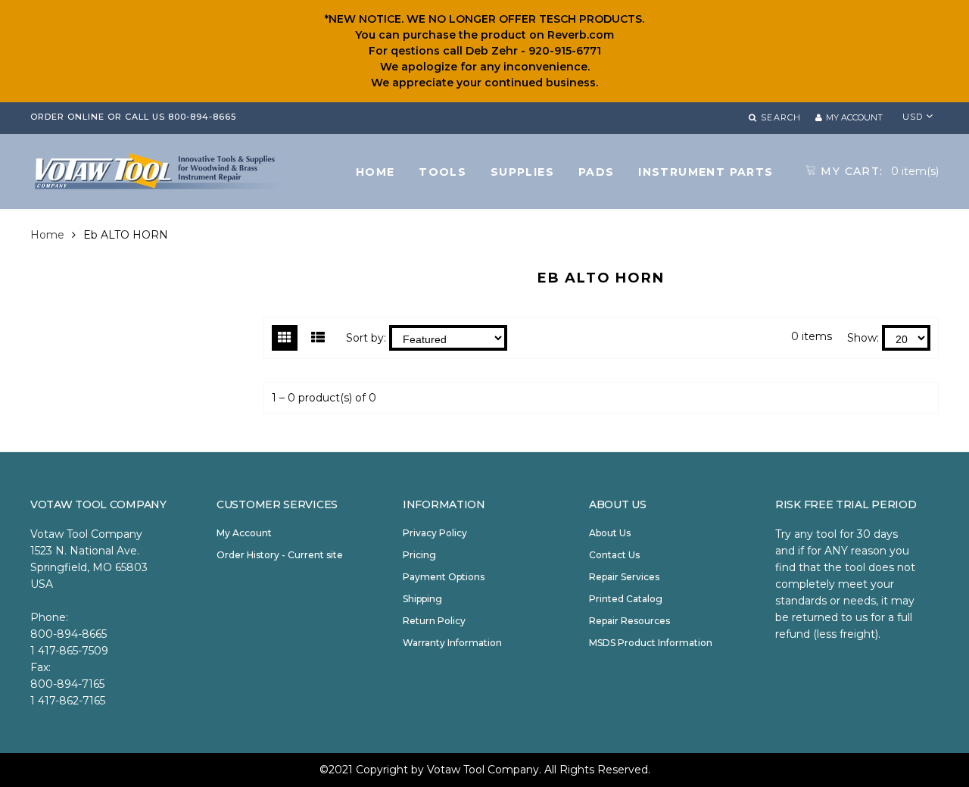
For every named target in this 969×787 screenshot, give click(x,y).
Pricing (419, 555)
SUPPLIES (522, 172)
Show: (863, 338)
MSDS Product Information (650, 642)
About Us (610, 533)
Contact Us (614, 555)
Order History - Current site (280, 555)
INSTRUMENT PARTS (705, 172)
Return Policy (434, 620)
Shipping (422, 598)
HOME (375, 172)
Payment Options (443, 576)
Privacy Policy (435, 533)
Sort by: (366, 338)
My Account (244, 533)
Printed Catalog (625, 598)
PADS (596, 172)
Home (47, 235)
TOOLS (442, 172)
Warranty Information (452, 642)
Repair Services (624, 576)
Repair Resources (629, 620)
